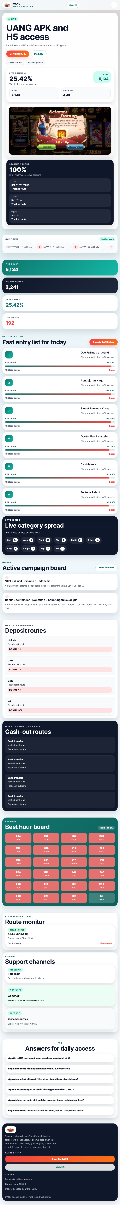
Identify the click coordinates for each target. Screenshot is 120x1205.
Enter (112, 370)
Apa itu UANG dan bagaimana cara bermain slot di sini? (39, 1058)
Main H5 (73, 5)
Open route (106, 943)
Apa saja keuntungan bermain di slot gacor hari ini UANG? (41, 1089)
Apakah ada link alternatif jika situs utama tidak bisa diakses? (43, 1079)
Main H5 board (106, 567)
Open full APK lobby (103, 342)
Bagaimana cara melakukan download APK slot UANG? (39, 1068)
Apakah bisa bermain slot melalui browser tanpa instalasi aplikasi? (46, 1100)
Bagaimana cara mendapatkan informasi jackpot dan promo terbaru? (47, 1110)
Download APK (18, 54)
